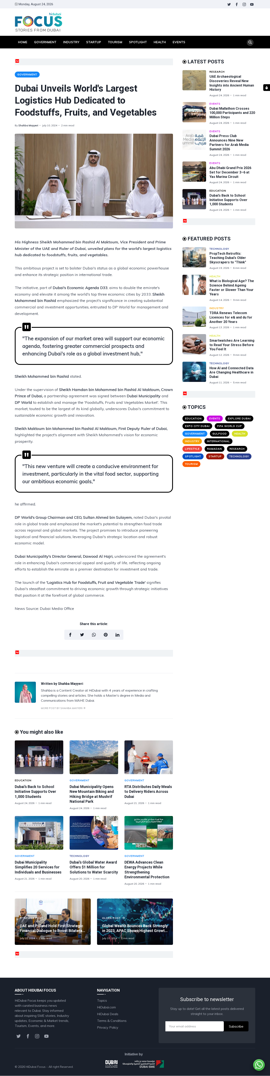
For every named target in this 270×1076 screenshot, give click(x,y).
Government (45, 42)
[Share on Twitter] (82, 635)
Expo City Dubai (197, 426)
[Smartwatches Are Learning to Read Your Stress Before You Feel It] (195, 345)
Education (23, 780)
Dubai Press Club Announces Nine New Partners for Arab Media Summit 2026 (229, 142)
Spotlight (138, 42)
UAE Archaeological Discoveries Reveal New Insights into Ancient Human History (231, 83)
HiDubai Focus (36, 1067)
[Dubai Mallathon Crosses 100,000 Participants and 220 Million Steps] (195, 113)
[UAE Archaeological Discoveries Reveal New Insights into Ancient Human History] (195, 83)
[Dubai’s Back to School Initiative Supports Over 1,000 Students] (39, 757)
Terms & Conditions (112, 1021)
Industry (71, 42)
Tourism (115, 42)
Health (160, 42)
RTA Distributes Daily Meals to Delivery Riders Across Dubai (148, 791)
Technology (79, 855)
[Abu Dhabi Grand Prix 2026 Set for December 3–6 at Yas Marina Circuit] (195, 172)
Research (217, 71)
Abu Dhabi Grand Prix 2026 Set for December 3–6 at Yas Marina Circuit (230, 172)
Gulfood (219, 433)
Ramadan (214, 448)
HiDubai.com (106, 1007)
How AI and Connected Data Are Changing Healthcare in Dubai (231, 372)
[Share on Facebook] (70, 635)
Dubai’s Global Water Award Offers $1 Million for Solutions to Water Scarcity (94, 867)
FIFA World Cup (229, 426)
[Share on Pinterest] (106, 635)
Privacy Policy (107, 1027)
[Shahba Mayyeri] (25, 701)
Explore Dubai (239, 418)
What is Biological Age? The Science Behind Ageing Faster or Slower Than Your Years (231, 287)
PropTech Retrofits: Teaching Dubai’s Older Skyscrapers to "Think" (227, 258)
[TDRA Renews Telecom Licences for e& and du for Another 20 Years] (195, 318)
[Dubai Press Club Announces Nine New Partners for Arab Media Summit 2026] (195, 143)
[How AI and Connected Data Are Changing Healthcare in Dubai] (195, 373)
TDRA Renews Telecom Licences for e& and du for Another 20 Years (230, 317)
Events (179, 42)
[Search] (250, 42)
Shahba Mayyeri (28, 125)
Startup (93, 42)
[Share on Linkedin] (117, 635)
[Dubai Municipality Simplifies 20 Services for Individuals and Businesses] (39, 833)
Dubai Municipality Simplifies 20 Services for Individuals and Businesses (38, 867)
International (218, 441)
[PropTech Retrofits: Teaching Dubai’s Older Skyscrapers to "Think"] (195, 258)
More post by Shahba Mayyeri (62, 708)
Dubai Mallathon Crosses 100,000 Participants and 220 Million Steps (232, 113)
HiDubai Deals (107, 1014)
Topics (102, 1000)
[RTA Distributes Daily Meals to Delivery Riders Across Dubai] (148, 757)
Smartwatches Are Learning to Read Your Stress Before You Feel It (231, 345)
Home (22, 42)
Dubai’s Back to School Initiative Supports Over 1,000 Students (35, 791)
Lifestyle (192, 448)
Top (248, 1067)
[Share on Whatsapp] (94, 635)
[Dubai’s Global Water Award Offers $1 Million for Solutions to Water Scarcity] (94, 833)
